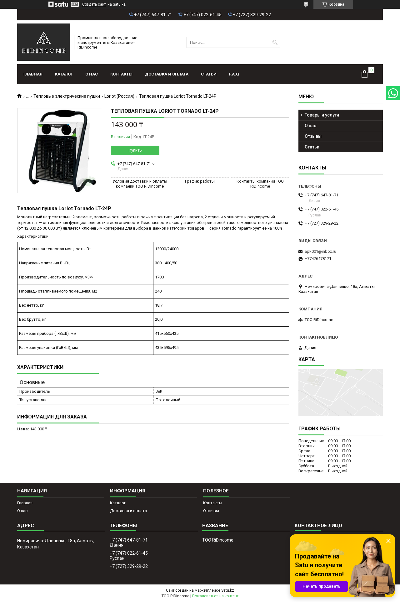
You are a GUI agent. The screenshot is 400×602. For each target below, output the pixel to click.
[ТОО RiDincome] (43, 42)
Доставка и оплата (166, 74)
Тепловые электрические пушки (66, 96)
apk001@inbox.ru (320, 251)
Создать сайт (94, 4)
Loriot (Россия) (119, 96)
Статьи (209, 74)
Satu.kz (227, 590)
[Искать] (274, 42)
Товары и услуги (322, 114)
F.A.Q (234, 74)
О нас (91, 74)
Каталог (64, 74)
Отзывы (313, 136)
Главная (32, 74)
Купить (135, 150)
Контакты (121, 74)
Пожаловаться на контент (215, 596)
